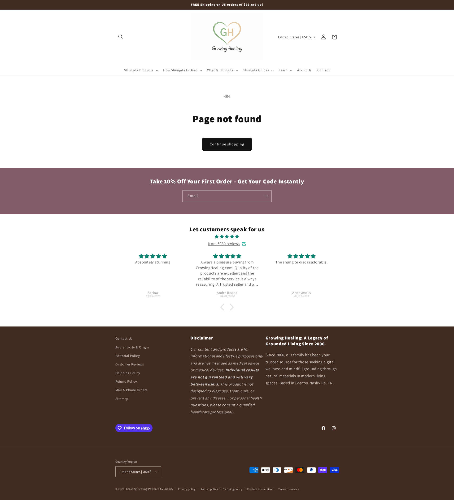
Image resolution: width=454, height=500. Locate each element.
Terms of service (288, 489)
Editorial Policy (127, 355)
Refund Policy (126, 381)
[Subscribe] (266, 196)
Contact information (260, 489)
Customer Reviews (129, 364)
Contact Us (123, 338)
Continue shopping (227, 144)
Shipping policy (232, 489)
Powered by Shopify (160, 489)
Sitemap (121, 398)
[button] (120, 37)
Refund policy (209, 489)
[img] (227, 236)
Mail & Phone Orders (131, 390)
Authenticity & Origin (132, 347)
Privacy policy (187, 489)
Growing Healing (136, 489)
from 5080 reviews (224, 243)
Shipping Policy (127, 373)
